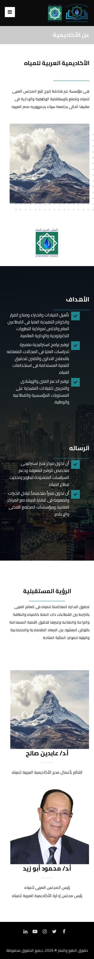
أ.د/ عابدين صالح (47, 753)
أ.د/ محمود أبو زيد (47, 868)
